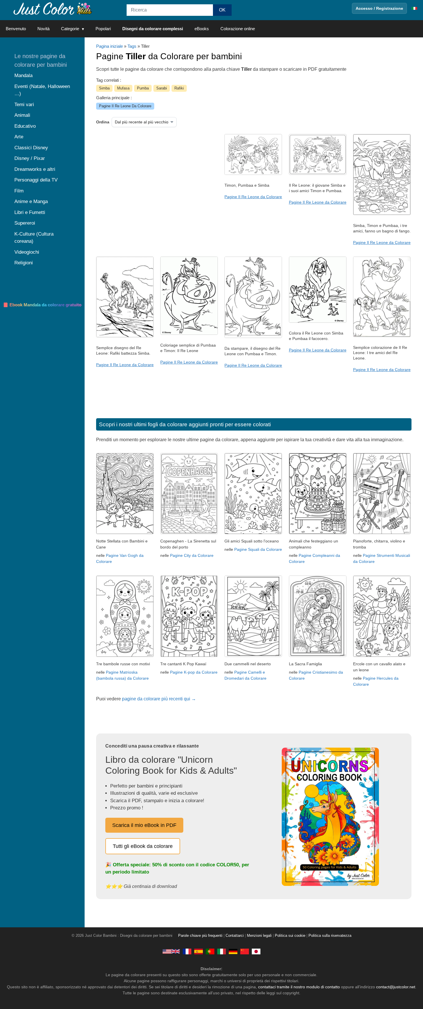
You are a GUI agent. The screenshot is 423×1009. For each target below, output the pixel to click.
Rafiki (179, 88)
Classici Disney (31, 147)
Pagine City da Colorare (192, 555)
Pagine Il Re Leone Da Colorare (125, 106)
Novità (43, 28)
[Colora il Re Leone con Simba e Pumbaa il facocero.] (317, 321)
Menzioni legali (259, 936)
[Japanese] (256, 951)
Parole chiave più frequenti (200, 936)
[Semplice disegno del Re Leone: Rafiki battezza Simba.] (125, 336)
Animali (22, 115)
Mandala (23, 75)
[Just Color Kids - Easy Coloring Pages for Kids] (171, 951)
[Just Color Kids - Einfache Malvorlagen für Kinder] (233, 951)
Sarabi (161, 88)
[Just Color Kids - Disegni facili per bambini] (221, 951)
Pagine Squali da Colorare (258, 549)
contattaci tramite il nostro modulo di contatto (299, 987)
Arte (18, 136)
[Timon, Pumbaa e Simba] (253, 173)
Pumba (143, 88)
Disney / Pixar (29, 158)
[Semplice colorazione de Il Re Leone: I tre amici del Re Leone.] (382, 335)
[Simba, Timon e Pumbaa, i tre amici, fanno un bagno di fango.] (382, 213)
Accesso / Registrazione (379, 8)
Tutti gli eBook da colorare (143, 846)
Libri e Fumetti (29, 212)
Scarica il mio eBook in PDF (144, 825)
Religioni (23, 262)
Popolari (103, 28)
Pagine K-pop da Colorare (194, 672)
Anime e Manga (31, 201)
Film (19, 191)
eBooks (202, 28)
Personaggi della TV (36, 180)
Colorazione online (237, 28)
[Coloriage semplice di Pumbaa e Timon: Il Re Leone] (189, 333)
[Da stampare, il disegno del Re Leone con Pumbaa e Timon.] (253, 336)
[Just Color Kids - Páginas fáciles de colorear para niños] (198, 951)
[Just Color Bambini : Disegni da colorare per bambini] (53, 8)
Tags (131, 46)
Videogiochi (26, 252)
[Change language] (414, 8)
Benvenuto (16, 28)
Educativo (25, 126)
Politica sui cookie (290, 936)
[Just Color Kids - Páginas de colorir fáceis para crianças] (210, 951)
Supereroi (24, 223)
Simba (104, 88)
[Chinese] (244, 951)
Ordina (102, 122)
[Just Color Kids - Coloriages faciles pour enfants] (187, 951)
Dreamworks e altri (34, 169)
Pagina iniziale (109, 46)
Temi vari (24, 104)
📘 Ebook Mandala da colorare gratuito (42, 304)
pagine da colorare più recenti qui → (159, 698)
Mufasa (123, 88)
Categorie (70, 28)
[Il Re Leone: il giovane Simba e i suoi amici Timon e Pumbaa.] (317, 173)
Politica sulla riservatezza (329, 936)
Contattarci (235, 936)
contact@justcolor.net (395, 987)
